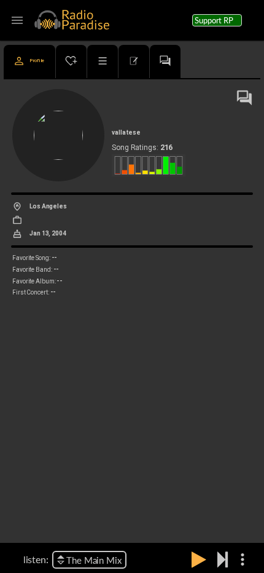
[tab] (29, 61)
